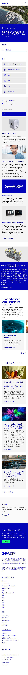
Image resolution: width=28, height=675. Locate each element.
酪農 (3, 600)
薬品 (3, 597)
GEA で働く (5, 625)
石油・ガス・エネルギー (8, 593)
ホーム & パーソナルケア (8, 585)
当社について (5, 615)
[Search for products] (3, 104)
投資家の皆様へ (6, 620)
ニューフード (5, 583)
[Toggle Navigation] (25, 3)
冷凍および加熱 (6, 588)
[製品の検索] (3, 50)
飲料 (3, 607)
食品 (3, 605)
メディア (4, 622)
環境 (3, 590)
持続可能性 (5, 618)
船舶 (3, 595)
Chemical (4, 581)
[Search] (23, 3)
